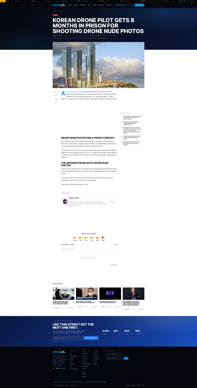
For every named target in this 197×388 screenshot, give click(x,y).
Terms (133, 385)
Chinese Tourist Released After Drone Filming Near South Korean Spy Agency (60, 302)
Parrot (71, 361)
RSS (143, 385)
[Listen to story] (55, 99)
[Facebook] (57, 368)
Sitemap (138, 385)
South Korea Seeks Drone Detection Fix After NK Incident (85, 302)
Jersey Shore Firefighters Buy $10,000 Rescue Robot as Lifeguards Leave (130, 123)
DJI (71, 353)
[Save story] (55, 92)
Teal (71, 366)
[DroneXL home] (59, 5)
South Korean (70, 91)
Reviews (101, 5)
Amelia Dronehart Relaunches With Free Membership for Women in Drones (132, 137)
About (95, 353)
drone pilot (78, 91)
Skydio (71, 358)
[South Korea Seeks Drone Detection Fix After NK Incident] (87, 294)
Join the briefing (91, 337)
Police (61, 11)
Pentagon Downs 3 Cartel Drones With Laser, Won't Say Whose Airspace (131, 143)
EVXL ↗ (96, 363)
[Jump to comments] (55, 103)
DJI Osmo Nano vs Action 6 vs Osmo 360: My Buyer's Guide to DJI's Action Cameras (132, 118)
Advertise (96, 358)
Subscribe (139, 5)
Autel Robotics (73, 356)
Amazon (72, 363)
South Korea (65, 193)
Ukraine (84, 368)
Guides (94, 5)
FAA (89, 5)
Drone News (85, 353)
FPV (83, 371)
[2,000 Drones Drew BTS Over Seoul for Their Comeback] (110, 294)
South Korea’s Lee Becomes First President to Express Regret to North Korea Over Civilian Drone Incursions (131, 303)
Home (70, 5)
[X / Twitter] (54, 368)
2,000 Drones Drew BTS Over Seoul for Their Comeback (107, 302)
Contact (96, 356)
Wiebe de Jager (74, 198)
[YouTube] (60, 368)
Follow (112, 201)
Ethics (95, 361)
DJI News (82, 5)
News (75, 5)
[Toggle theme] (132, 5)
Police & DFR (85, 366)
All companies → (74, 368)
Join (126, 358)
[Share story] (55, 95)
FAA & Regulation (86, 363)
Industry (109, 5)
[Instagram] (64, 368)
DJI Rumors (84, 358)
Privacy (128, 385)
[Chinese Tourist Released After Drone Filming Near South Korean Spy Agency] (63, 294)
